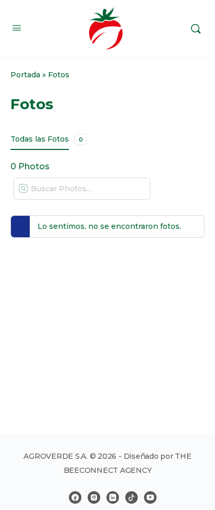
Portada (25, 74)
